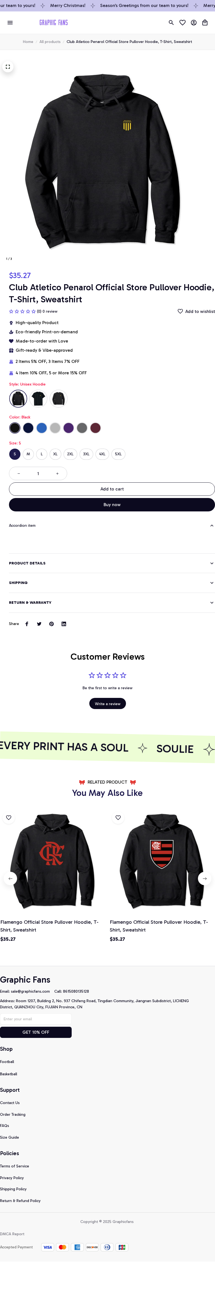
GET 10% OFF (35, 1032)
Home (28, 41)
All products (49, 41)
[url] (32, 991)
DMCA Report (12, 1234)
